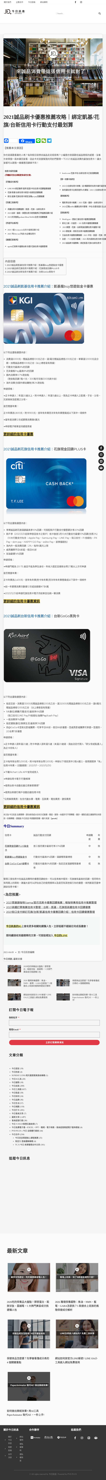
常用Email (14, 1029)
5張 (13, 230)
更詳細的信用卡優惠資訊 (21, 601)
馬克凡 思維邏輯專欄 (24, 1141)
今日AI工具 (17, 1079)
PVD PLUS (72, 1474)
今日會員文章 (17, 1113)
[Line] (101, 461)
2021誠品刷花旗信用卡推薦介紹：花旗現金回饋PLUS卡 (33, 268)
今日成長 (15, 1086)
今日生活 (15, 1103)
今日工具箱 (16, 1089)
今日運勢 (15, 1082)
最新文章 (15, 1117)
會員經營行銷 (17, 1120)
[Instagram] (81, 2)
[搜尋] (99, 13)
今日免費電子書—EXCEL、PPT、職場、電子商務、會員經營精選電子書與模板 (46, 1127)
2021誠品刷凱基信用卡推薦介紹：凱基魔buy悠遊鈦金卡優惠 (35, 265)
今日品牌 (15, 1100)
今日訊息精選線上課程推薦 (26, 1138)
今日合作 (15, 1134)
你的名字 (13, 1018)
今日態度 (15, 1093)
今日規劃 (15, 1107)
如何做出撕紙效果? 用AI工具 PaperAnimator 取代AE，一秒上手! (85, 997)
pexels (54, 818)
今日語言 (15, 1069)
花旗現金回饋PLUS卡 (70, 449)
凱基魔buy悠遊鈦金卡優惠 (73, 286)
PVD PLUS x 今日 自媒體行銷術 (25, 1131)
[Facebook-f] (75, 2)
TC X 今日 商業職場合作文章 (27, 1145)
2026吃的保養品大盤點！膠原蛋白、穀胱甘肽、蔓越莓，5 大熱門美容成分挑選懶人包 (37, 969)
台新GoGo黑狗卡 (67, 616)
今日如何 (15, 1096)
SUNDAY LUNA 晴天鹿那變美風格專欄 (28, 1075)
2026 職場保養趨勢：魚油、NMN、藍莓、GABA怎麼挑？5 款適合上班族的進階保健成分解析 (37, 983)
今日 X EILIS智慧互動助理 (23, 1124)
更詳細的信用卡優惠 (18, 434)
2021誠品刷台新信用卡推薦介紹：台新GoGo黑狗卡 (31, 271)
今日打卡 (15, 1110)
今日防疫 (15, 1072)
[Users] (101, 468)
